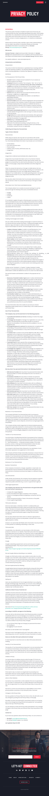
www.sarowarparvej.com (15, 47)
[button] (45, 2)
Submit (37, 756)
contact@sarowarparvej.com (19, 718)
